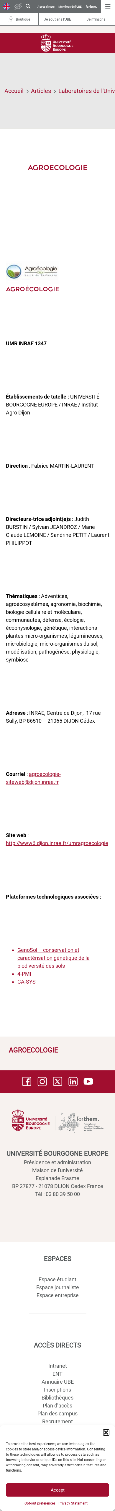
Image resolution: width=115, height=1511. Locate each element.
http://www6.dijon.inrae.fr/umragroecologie (57, 843)
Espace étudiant (57, 1279)
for (91, 6)
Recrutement (57, 1421)
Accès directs (46, 6)
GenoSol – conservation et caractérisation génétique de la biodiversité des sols (53, 958)
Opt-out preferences (39, 1503)
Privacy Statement (73, 1503)
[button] (106, 1432)
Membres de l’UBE (70, 6)
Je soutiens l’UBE (57, 19)
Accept (58, 1490)
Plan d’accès (57, 1405)
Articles (41, 90)
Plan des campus (57, 1413)
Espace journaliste (57, 1287)
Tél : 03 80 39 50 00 (57, 1194)
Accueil (14, 90)
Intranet (57, 1366)
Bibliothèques (57, 1398)
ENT (57, 1374)
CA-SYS (26, 982)
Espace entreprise (58, 1295)
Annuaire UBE (58, 1382)
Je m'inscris (96, 19)
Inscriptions (57, 1390)
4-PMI (24, 974)
